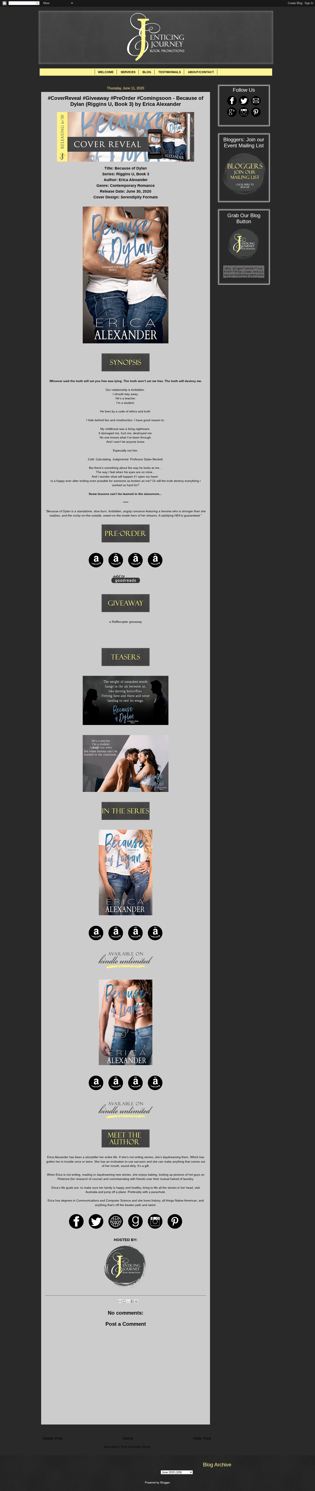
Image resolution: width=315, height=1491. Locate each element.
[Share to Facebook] (132, 1301)
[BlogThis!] (124, 1301)
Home (128, 1438)
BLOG (146, 72)
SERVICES (128, 72)
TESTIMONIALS (169, 72)
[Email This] (120, 1301)
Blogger (165, 1482)
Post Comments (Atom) (135, 1446)
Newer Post (53, 1438)
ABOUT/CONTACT (201, 72)
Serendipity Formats (139, 197)
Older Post (202, 1438)
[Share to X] (128, 1301)
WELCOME (106, 72)
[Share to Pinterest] (136, 1301)
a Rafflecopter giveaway (125, 621)
